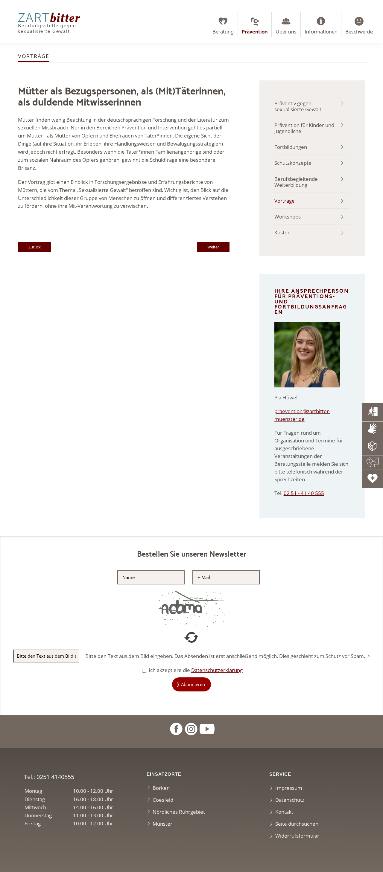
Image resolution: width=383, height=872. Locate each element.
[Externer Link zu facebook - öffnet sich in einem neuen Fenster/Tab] (175, 728)
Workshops (287, 216)
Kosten (282, 232)
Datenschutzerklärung (217, 670)
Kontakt (284, 811)
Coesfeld (163, 799)
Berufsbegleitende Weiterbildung (296, 181)
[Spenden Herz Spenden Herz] (372, 479)
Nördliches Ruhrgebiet (179, 811)
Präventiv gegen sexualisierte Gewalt (297, 106)
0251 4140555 (55, 776)
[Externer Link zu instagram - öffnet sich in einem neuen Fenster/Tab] (190, 728)
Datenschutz (289, 799)
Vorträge (284, 200)
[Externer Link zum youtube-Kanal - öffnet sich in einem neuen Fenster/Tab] (207, 728)
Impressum (288, 787)
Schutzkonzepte (292, 162)
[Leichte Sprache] (372, 446)
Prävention (254, 32)
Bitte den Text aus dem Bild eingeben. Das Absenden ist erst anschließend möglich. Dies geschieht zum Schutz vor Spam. (227, 656)
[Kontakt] (372, 462)
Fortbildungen (290, 146)
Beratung (223, 32)
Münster (162, 823)
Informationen (321, 32)
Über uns (286, 32)
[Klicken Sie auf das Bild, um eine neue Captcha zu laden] (191, 608)
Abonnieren (193, 684)
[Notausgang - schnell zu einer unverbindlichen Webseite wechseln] (372, 412)
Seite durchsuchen (296, 823)
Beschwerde (359, 32)
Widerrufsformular (297, 835)
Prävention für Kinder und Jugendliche (304, 128)
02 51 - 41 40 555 (304, 493)
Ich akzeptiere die (195, 670)
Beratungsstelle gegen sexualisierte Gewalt (49, 24)
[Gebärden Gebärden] (372, 429)
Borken (161, 787)
